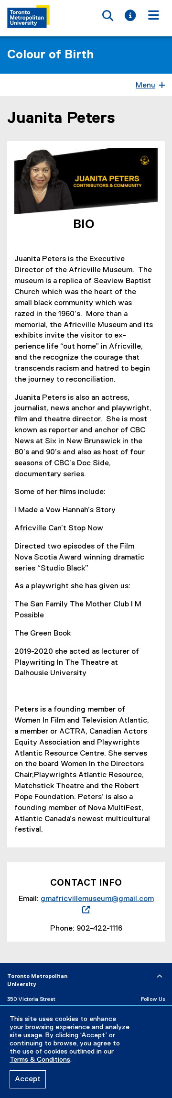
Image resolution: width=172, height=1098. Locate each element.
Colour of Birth (50, 55)
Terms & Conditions (40, 1059)
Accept (28, 1079)
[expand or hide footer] (159, 976)
